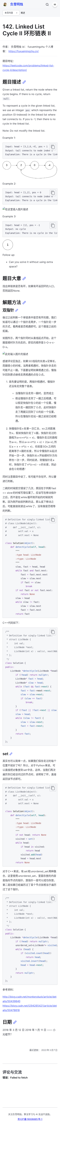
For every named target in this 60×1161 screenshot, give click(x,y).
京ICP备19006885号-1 (30, 1119)
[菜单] (54, 4)
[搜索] (47, 4)
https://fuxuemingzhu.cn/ (23, 51)
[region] (30, 151)
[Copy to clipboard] (53, 147)
